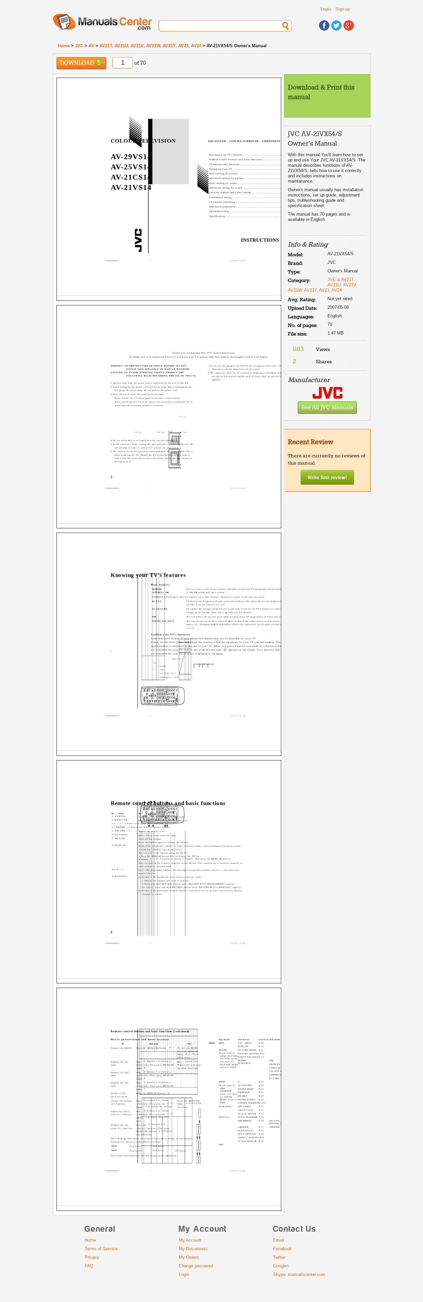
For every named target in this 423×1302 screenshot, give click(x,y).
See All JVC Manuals (327, 407)
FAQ (89, 1265)
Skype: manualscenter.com (299, 1274)
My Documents (193, 1248)
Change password (196, 1265)
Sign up (342, 9)
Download (77, 63)
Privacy (92, 1257)
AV (91, 45)
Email (278, 1240)
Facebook (282, 1248)
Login (326, 9)
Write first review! (327, 477)
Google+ (281, 1265)
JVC (79, 45)
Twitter (279, 1257)
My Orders (189, 1257)
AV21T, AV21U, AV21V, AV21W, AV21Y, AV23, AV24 (150, 45)
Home (64, 45)
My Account (190, 1240)
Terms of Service (101, 1248)
